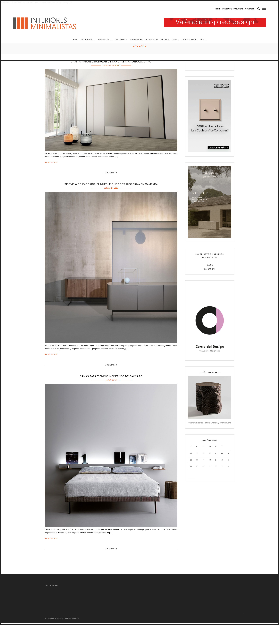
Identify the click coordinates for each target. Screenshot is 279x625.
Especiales (121, 39)
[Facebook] (200, 64)
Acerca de (227, 9)
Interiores (87, 39)
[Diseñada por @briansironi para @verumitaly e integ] (199, 597)
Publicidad (238, 9)
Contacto (249, 9)
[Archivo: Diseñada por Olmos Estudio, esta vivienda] (56, 597)
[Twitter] (206, 64)
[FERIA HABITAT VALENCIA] (215, 19)
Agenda (165, 39)
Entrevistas (151, 39)
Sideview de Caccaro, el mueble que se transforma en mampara (111, 184)
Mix (202, 39)
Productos (104, 39)
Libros (175, 39)
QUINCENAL (209, 269)
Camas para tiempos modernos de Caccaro (111, 376)
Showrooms (136, 39)
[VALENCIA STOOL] (209, 418)
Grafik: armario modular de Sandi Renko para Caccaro (111, 61)
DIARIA (209, 265)
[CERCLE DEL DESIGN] (209, 356)
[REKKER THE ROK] (209, 237)
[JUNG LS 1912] (209, 152)
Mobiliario (111, 173)
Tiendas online (189, 39)
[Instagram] (219, 64)
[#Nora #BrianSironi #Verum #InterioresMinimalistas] (223, 597)
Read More (51, 162)
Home (217, 9)
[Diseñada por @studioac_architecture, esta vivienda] (127, 597)
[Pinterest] (212, 64)
